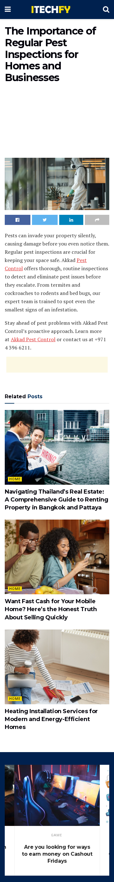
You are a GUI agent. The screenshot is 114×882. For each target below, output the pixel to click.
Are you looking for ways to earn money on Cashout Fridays (57, 854)
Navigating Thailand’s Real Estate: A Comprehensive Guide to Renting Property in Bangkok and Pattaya (56, 499)
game (56, 835)
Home (15, 479)
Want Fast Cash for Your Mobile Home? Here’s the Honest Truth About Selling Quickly (51, 609)
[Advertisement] (57, 122)
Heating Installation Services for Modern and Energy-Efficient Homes (51, 719)
